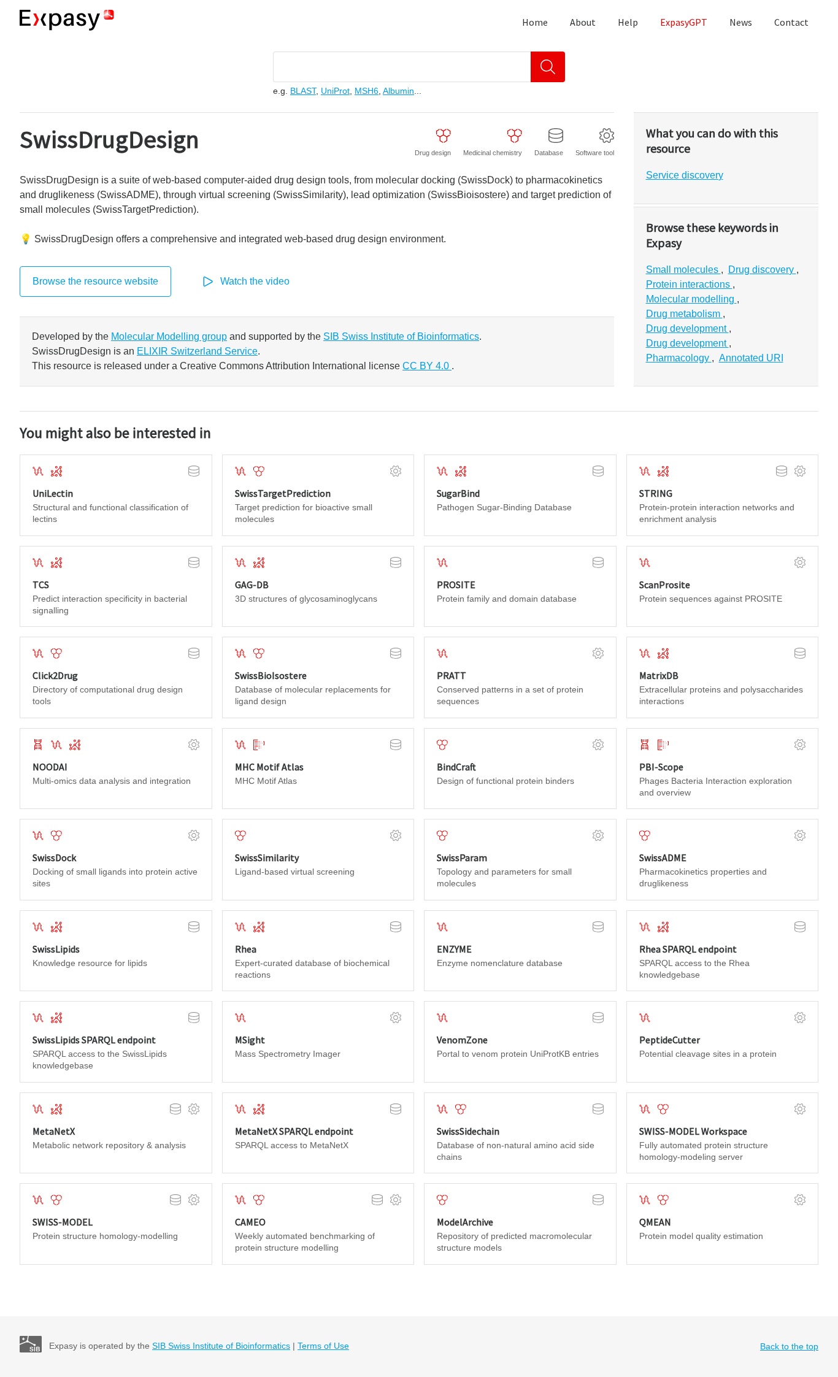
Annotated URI (751, 358)
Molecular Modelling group (169, 336)
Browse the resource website (95, 281)
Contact (791, 22)
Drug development (687, 328)
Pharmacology (679, 358)
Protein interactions (689, 284)
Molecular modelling (691, 299)
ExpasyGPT (683, 22)
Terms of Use (323, 1346)
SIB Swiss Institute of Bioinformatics (401, 336)
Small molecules (683, 269)
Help (628, 22)
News (740, 22)
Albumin (398, 91)
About (583, 22)
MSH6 (367, 91)
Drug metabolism (684, 314)
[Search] (548, 67)
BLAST (303, 91)
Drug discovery (762, 269)
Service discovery (684, 175)
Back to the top (789, 1346)
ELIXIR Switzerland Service (197, 351)
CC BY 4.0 (427, 366)
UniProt (335, 91)
